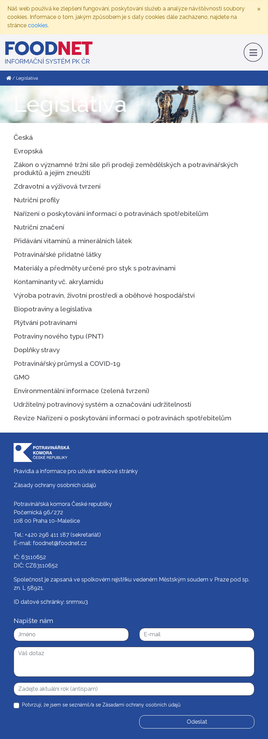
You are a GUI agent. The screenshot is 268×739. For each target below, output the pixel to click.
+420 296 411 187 (47, 534)
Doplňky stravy (37, 350)
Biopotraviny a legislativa (53, 309)
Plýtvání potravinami (45, 322)
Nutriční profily (36, 200)
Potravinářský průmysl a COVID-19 (67, 363)
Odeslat (197, 721)
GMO (22, 377)
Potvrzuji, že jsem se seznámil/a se (101, 705)
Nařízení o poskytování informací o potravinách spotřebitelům (111, 213)
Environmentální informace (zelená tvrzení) (81, 390)
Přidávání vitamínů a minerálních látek (73, 241)
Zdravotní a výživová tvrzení (57, 186)
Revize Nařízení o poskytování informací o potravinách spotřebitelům (122, 418)
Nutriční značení (39, 227)
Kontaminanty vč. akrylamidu (58, 281)
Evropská (28, 151)
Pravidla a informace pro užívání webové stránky (76, 471)
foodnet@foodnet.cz (60, 543)
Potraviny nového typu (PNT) (59, 336)
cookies (38, 25)
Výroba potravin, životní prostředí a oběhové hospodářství (104, 295)
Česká (23, 137)
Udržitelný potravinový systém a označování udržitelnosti (102, 404)
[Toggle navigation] (253, 52)
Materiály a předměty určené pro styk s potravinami (95, 268)
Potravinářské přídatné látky (57, 254)
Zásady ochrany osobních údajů (55, 485)
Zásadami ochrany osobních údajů (141, 705)
